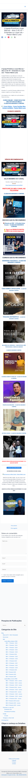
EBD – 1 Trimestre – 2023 (11, 645)
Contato (14, 763)
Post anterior (14, 525)
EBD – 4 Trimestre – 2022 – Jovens (14, 694)
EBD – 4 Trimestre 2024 (11, 669)
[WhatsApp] (11, 37)
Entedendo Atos (8, 709)
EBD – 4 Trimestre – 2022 (12, 665)
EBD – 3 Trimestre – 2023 (12, 658)
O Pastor (14, 762)
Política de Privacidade (14, 758)
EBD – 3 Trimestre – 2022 (12, 656)
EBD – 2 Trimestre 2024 (11, 654)
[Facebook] (2, 37)
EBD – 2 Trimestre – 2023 (12, 652)
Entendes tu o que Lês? (8, 707)
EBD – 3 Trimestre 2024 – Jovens (13, 691)
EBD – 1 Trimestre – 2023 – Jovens (14, 680)
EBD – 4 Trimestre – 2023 (12, 667)
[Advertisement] (14, 53)
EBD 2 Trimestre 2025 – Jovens (13, 703)
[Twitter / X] (15, 37)
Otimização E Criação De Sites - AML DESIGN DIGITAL (14, 774)
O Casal (6, 715)
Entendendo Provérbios (9, 711)
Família (4, 713)
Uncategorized (5, 720)
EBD (4, 639)
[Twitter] (5, 37)
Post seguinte (14, 528)
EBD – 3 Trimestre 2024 (11, 661)
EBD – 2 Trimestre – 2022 (12, 649)
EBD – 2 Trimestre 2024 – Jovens (13, 687)
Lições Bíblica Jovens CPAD (10, 678)
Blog (3, 633)
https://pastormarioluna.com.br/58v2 (14, 185)
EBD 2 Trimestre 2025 (11, 674)
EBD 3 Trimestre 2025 (11, 676)
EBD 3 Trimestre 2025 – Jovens (13, 705)
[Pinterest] (8, 37)
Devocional (5, 637)
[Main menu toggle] (25, 6)
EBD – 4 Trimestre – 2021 (11, 663)
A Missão (14, 760)
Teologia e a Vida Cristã (8, 717)
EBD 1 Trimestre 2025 (11, 672)
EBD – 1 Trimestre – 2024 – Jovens (14, 683)
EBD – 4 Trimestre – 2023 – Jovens (14, 696)
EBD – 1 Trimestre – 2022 (11, 643)
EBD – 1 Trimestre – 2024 (11, 647)
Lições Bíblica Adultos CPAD (10, 641)
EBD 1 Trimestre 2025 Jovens (12, 700)
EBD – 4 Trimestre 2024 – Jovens (13, 698)
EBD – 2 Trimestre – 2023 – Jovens (14, 685)
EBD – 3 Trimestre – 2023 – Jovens (14, 689)
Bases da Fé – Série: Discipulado (10, 635)
